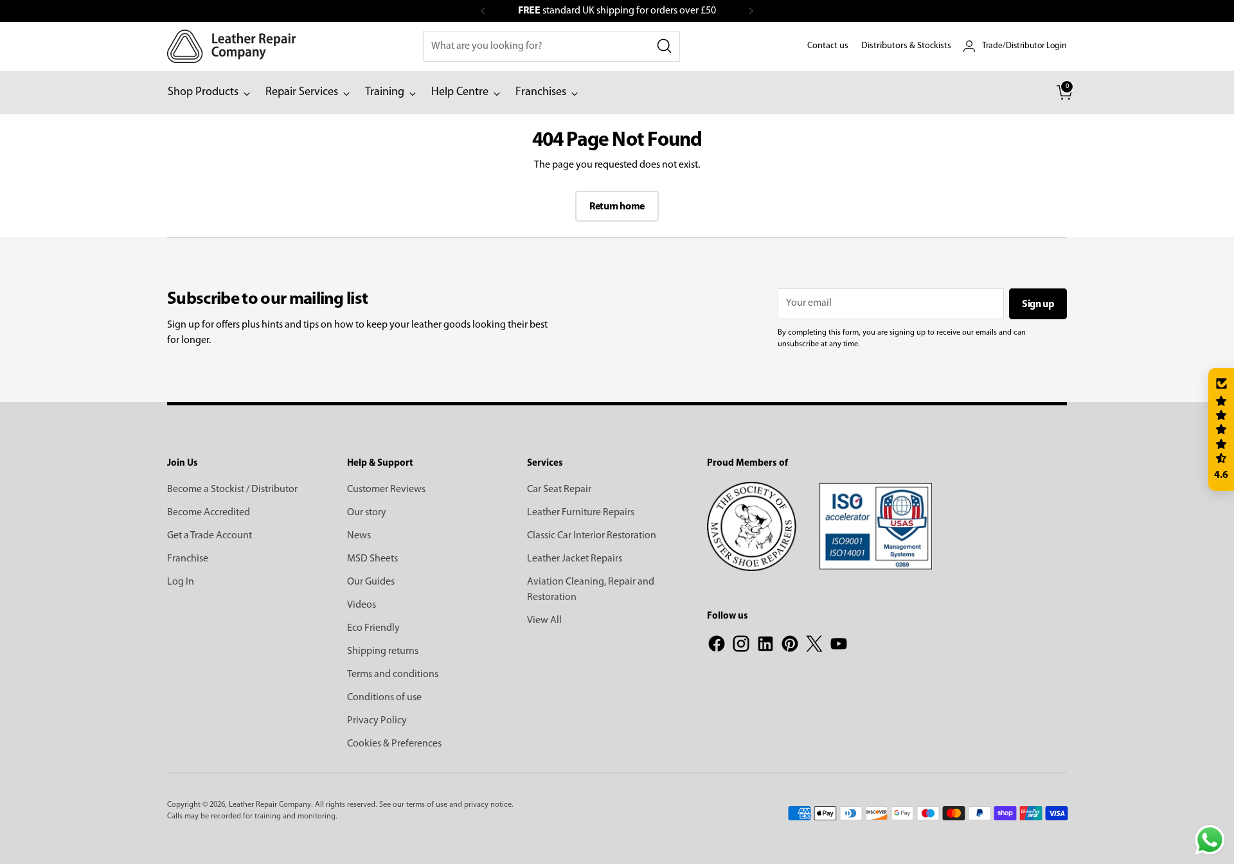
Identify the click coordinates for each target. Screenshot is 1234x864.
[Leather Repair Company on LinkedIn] (765, 646)
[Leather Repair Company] (231, 46)
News (359, 536)
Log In (180, 582)
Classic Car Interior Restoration (591, 536)
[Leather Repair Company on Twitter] (814, 646)
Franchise (187, 559)
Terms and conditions (392, 674)
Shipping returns (382, 651)
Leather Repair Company (270, 805)
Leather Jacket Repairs (574, 559)
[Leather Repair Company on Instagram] (741, 646)
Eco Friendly (373, 628)
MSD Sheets (372, 559)
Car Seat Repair (559, 489)
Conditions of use (384, 697)
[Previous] (483, 11)
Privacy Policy (377, 721)
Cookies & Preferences (394, 744)
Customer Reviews (386, 489)
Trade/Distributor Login (1024, 46)
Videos (361, 605)
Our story (366, 512)
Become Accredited (208, 512)
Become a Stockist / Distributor (232, 489)
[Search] (664, 46)
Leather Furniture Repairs (580, 512)
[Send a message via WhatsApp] (1210, 840)
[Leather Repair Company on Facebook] (716, 646)
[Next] (751, 11)
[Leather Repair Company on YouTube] (838, 646)
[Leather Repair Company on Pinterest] (790, 646)
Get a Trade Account (209, 536)
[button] (1221, 429)
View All (544, 620)
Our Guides (371, 582)
